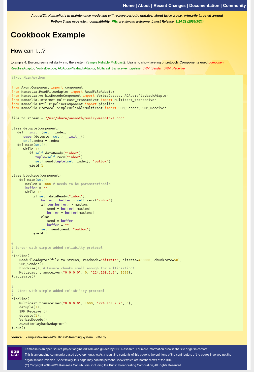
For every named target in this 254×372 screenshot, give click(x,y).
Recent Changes (170, 5)
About (144, 5)
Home (128, 5)
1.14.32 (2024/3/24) (189, 21)
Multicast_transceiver (112, 68)
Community (234, 5)
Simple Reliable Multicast (105, 62)
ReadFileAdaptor (22, 68)
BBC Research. (124, 349)
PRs (115, 21)
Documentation (204, 5)
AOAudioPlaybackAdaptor (76, 68)
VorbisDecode (46, 68)
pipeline (134, 68)
